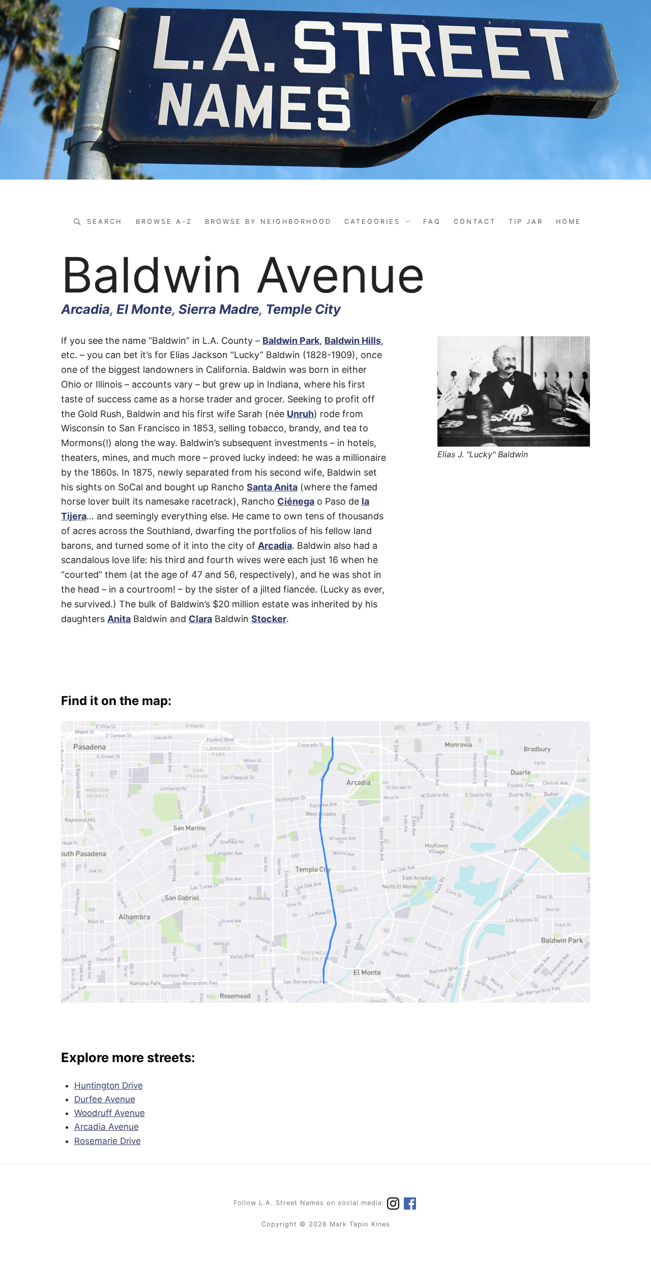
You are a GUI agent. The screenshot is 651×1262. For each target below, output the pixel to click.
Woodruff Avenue (109, 1113)
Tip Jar (526, 221)
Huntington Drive (108, 1085)
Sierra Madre (219, 309)
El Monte (144, 309)
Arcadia (85, 309)
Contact (475, 221)
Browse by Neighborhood (268, 221)
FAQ (432, 221)
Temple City (303, 309)
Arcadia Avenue (106, 1127)
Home (568, 221)
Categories (372, 221)
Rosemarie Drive (107, 1141)
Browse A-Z (164, 221)
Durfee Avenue (104, 1099)
